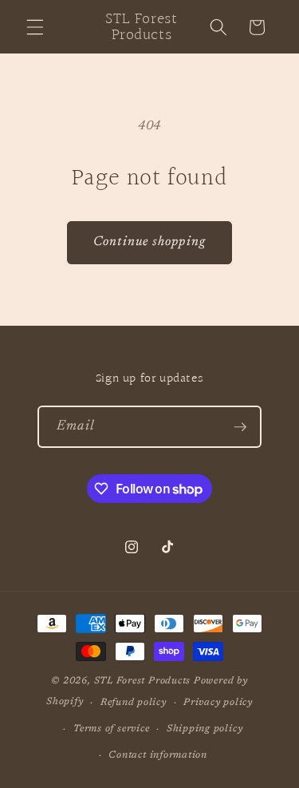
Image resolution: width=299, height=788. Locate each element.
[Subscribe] (240, 427)
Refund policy (133, 702)
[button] (35, 27)
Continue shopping (149, 242)
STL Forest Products (142, 681)
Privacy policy (218, 702)
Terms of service (111, 729)
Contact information (157, 755)
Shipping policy (205, 729)
